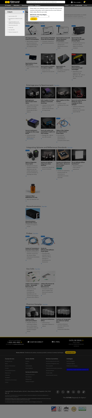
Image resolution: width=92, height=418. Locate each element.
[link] (85, 1)
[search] (45, 2)
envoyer (34, 19)
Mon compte (76, 2)
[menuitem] (10, 5)
